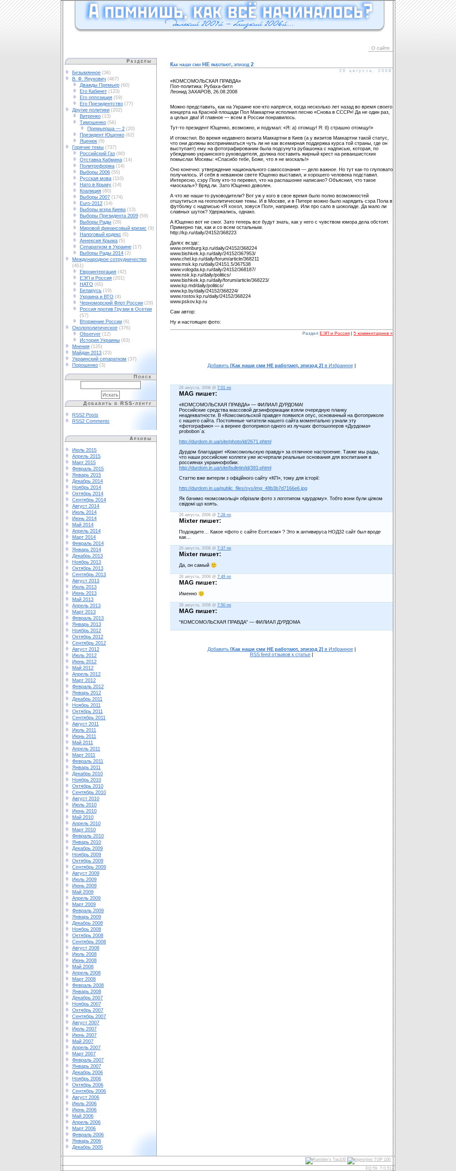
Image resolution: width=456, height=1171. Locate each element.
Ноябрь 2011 (86, 705)
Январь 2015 (86, 474)
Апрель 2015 (86, 456)
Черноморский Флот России (111, 302)
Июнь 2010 (84, 811)
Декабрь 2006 (87, 1072)
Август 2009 (85, 873)
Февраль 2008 (88, 985)
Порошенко (85, 365)
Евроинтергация (98, 271)
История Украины (100, 340)
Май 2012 (83, 667)
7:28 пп (224, 515)
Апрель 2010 (86, 823)
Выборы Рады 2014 (101, 253)
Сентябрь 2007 (89, 1016)
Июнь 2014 (84, 518)
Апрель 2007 (86, 1047)
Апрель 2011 (86, 748)
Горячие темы (88, 147)
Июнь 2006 (84, 1109)
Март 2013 (84, 611)
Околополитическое (95, 327)
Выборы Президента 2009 (109, 215)
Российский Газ (97, 153)
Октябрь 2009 (87, 860)
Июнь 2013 (84, 593)
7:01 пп (224, 387)
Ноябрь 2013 (86, 562)
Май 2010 (83, 817)
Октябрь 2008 (87, 935)
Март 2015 (84, 462)
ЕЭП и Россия (96, 278)
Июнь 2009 (84, 885)
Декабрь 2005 (87, 1147)
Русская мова (95, 178)
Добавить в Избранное (280, 365)
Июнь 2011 (84, 736)
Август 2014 (85, 506)
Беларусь (91, 290)
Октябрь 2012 (87, 636)
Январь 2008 (86, 991)
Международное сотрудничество (109, 259)
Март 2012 (84, 680)
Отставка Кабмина (101, 159)
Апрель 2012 (86, 674)
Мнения (81, 346)
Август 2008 (85, 947)
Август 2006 (85, 1097)
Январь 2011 (86, 767)
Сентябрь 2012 (89, 643)
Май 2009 (83, 891)
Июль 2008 (84, 954)
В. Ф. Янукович (89, 78)
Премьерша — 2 (106, 128)
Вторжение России (101, 321)
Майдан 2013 (87, 352)
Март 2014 (84, 537)
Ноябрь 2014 (86, 487)
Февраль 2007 (88, 1060)
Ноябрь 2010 (86, 779)
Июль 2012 (84, 655)
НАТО (86, 284)
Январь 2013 (86, 624)
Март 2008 (84, 979)
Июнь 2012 (84, 661)
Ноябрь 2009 (86, 854)
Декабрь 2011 (87, 699)
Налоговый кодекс (100, 234)
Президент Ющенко (102, 134)
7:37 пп (224, 548)
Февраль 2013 (88, 618)
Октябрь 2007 (87, 1010)
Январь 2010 (86, 842)
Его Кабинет (93, 91)
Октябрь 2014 (87, 493)
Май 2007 (83, 1041)
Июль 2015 (84, 450)
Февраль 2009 (88, 910)
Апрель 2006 (86, 1122)
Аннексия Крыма (99, 240)
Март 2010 (84, 829)
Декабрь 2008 (87, 923)
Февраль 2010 (88, 835)
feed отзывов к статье (280, 654)
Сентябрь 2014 (89, 499)
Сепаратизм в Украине (105, 246)
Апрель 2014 (86, 530)
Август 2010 (85, 798)
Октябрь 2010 (87, 786)
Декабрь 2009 (87, 848)
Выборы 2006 (95, 172)
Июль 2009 (84, 879)
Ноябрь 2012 (86, 630)
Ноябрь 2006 (86, 1078)
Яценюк (88, 141)
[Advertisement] (281, 354)
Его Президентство (101, 103)
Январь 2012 (86, 692)
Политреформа (97, 165)
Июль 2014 (84, 512)
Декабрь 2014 (87, 481)
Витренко (90, 116)
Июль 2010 (84, 804)
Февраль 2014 (88, 543)
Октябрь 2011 (87, 711)
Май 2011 (82, 742)
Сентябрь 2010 (89, 792)
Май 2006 (83, 1116)
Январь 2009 (86, 916)
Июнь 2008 (84, 960)
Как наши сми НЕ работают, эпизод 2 (212, 64)
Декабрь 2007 (87, 997)
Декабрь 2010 (87, 773)
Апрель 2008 (86, 972)
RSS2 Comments (91, 421)
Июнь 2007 (84, 1035)
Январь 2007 (86, 1066)
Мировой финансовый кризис (113, 228)
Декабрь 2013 (87, 555)
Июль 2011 (84, 730)
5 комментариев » (373, 333)
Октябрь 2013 (87, 568)
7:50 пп (224, 605)
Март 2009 (84, 904)
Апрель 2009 (86, 898)
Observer (90, 334)
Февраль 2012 (88, 686)
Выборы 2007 (95, 197)
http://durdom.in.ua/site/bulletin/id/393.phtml (225, 467)
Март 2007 (84, 1053)
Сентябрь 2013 (89, 574)
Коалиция (90, 190)
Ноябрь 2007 (86, 1004)
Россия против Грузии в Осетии (116, 309)
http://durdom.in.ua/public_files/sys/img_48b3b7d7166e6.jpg (243, 488)
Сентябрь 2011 (89, 717)
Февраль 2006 (88, 1134)
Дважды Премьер (99, 85)
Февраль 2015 (88, 468)
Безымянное (86, 72)
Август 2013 (85, 580)
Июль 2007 (84, 1028)
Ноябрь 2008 (86, 929)
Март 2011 (83, 755)
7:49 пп (224, 576)
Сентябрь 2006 (89, 1091)
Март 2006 (84, 1128)
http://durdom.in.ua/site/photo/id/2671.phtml (225, 441)
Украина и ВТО (97, 296)
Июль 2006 (84, 1103)
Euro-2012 (91, 203)
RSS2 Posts (85, 414)
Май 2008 (83, 966)
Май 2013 (83, 599)
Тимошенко (93, 122)
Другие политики (91, 109)
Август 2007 (85, 1022)
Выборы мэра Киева (103, 209)
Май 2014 (83, 524)
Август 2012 (85, 649)
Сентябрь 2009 (89, 867)
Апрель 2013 (86, 605)
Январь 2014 (86, 549)
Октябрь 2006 (87, 1084)
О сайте (380, 48)
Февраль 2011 (87, 761)
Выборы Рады (95, 222)
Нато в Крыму (95, 184)
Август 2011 (85, 723)
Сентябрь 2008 (89, 941)
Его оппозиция (96, 97)
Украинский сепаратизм (99, 358)
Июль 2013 (84, 587)
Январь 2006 (86, 1140)
